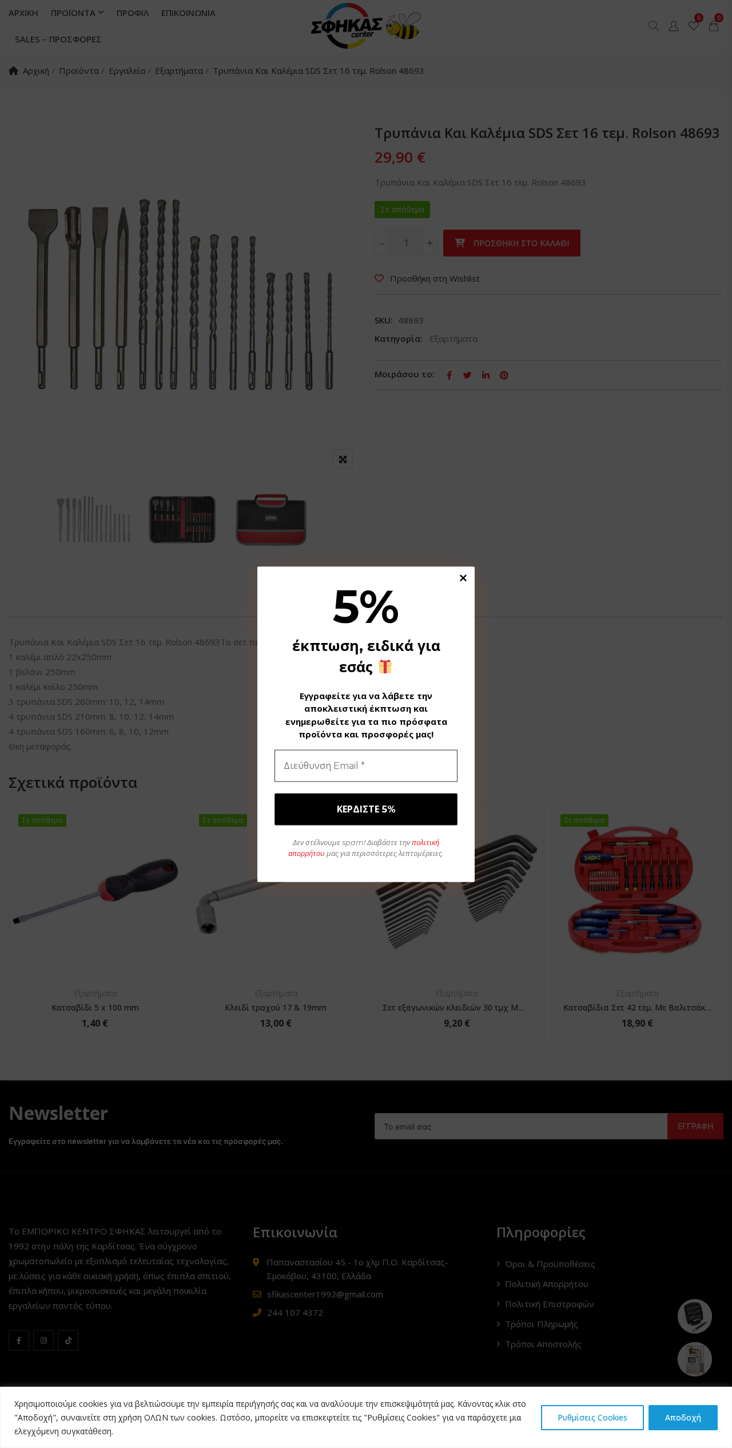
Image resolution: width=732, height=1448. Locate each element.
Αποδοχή (683, 1417)
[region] (366, 1417)
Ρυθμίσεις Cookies (592, 1417)
